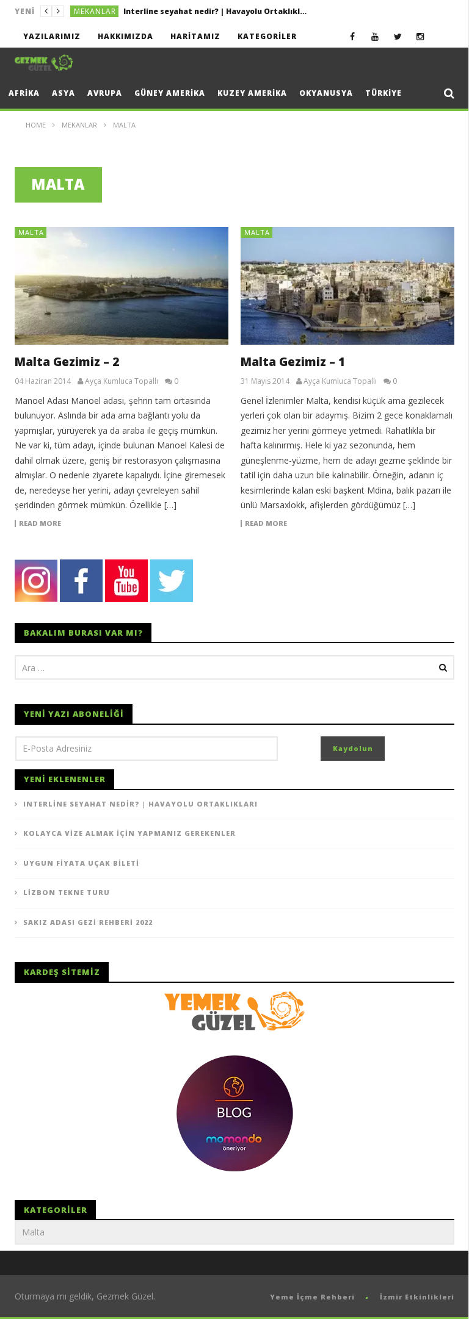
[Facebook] (352, 36)
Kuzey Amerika (252, 93)
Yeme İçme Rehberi (312, 1296)
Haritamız (195, 36)
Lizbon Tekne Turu (66, 892)
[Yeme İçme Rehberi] (234, 1009)
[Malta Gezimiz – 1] (347, 286)
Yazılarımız (52, 36)
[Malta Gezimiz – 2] (121, 286)
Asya (63, 93)
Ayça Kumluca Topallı (121, 381)
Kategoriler (267, 36)
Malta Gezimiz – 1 (293, 362)
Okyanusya (326, 93)
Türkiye (383, 93)
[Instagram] (420, 36)
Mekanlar (95, 11)
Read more (40, 523)
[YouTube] (375, 36)
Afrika (24, 93)
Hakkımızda (125, 36)
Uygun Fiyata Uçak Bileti (81, 863)
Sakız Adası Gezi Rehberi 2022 (88, 922)
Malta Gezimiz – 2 (67, 362)
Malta (31, 232)
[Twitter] (398, 36)
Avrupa (104, 93)
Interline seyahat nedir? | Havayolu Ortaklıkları (140, 803)
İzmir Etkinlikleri (417, 1296)
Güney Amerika (169, 93)
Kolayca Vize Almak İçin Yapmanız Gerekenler (212, 11)
